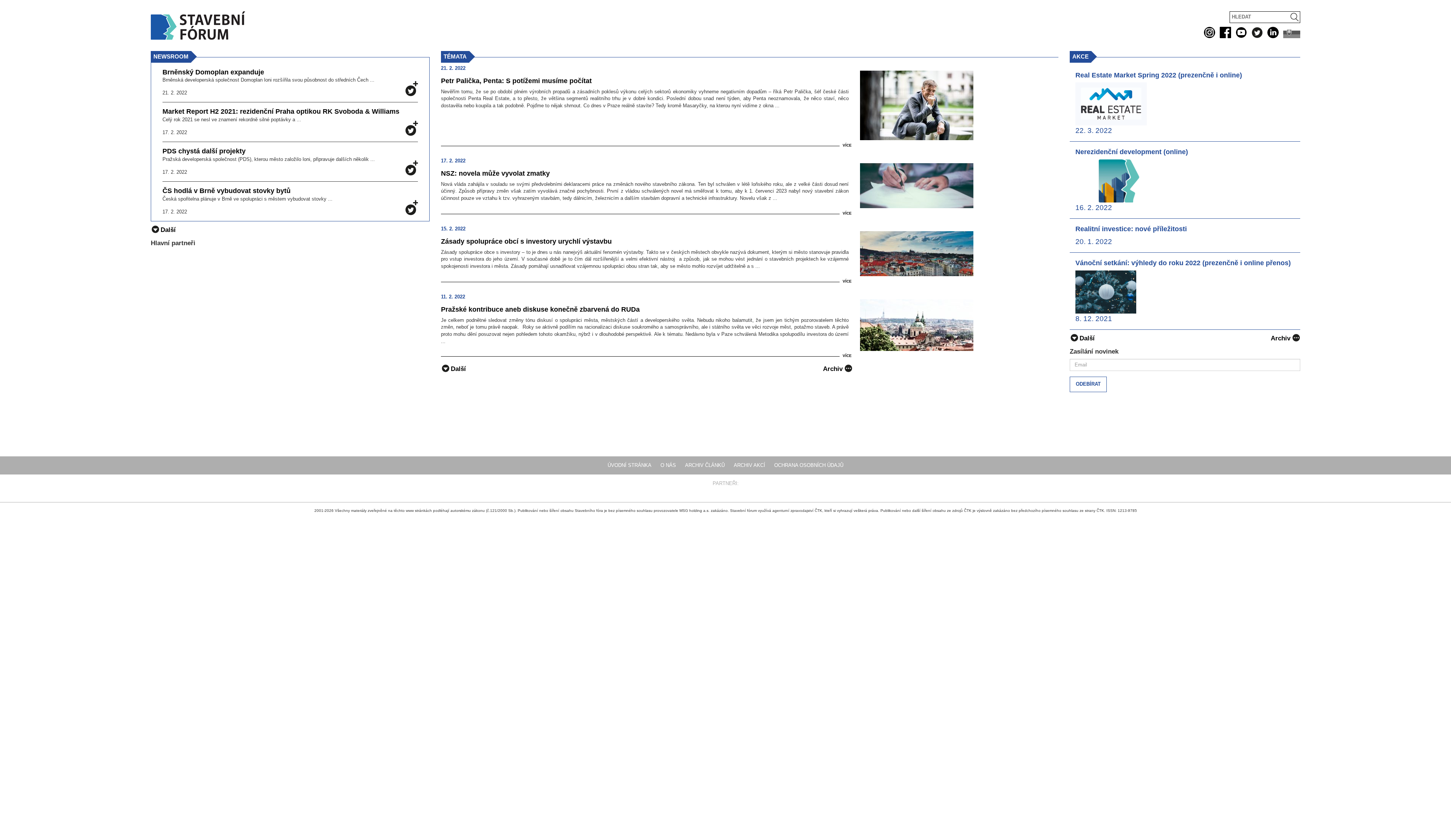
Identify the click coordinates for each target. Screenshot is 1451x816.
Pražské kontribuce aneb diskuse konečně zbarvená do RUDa (540, 309)
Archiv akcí (749, 465)
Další (458, 368)
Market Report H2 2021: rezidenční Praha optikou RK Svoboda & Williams (280, 111)
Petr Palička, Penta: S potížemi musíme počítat (516, 81)
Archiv (833, 368)
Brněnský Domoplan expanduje (213, 72)
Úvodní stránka (629, 465)
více (847, 145)
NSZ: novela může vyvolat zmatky (495, 173)
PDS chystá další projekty (204, 151)
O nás (668, 465)
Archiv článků (705, 465)
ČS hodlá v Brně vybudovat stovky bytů (226, 191)
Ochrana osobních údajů (808, 465)
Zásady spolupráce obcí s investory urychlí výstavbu (526, 241)
